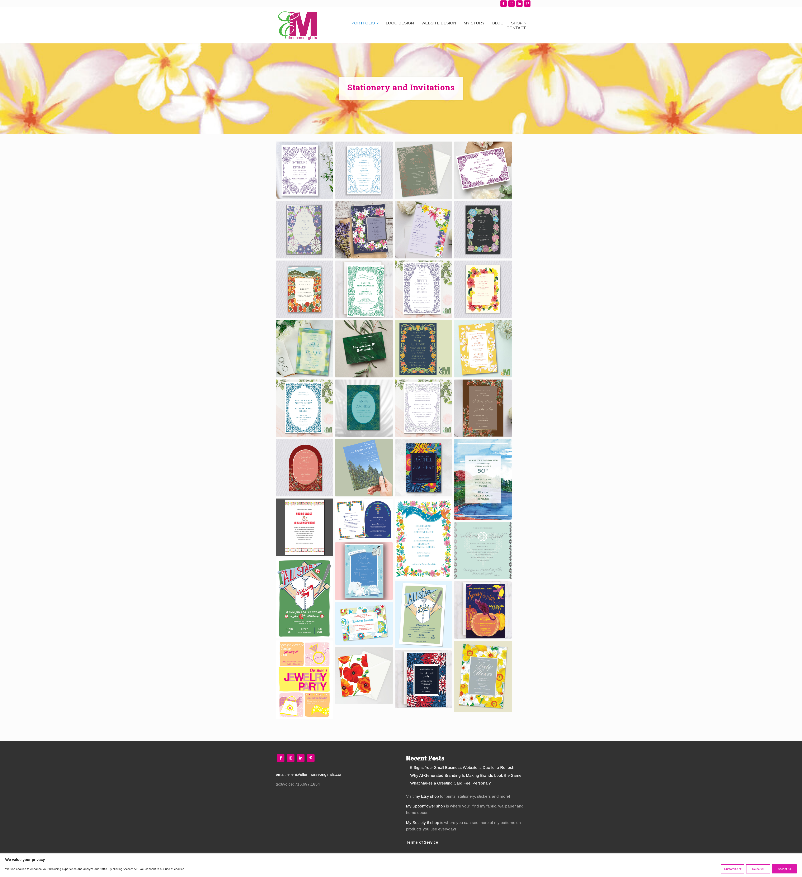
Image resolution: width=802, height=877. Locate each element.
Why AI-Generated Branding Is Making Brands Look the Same (466, 775)
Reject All (758, 869)
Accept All (784, 869)
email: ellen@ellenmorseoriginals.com (310, 774)
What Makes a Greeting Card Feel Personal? (450, 783)
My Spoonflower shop (425, 806)
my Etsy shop (427, 796)
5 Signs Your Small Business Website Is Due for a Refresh (462, 767)
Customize (731, 869)
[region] (401, 865)
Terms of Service (422, 842)
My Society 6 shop (422, 822)
